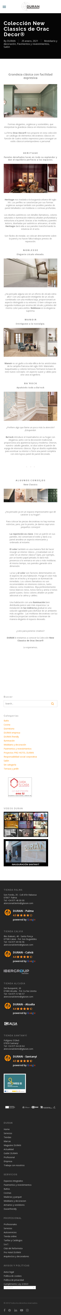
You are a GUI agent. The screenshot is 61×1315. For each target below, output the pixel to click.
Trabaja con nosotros (14, 1165)
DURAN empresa (12, 732)
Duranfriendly (10, 1208)
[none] (20, 1288)
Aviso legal (9, 1272)
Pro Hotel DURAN (12, 1252)
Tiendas (7, 1137)
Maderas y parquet (13, 1196)
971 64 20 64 (18, 1046)
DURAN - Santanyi (25, 1056)
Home (7, 1129)
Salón (7, 47)
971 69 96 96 (18, 941)
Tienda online (10, 1236)
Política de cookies (13, 1276)
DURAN (11, 41)
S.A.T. (6, 1244)
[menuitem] (20, 1287)
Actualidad (9, 1149)
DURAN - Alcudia (24, 1004)
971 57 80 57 (18, 993)
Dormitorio (9, 728)
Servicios (8, 1133)
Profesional (9, 1157)
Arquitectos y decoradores (16, 1256)
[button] (4, 6)
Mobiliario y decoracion (15, 1200)
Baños (7, 1188)
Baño (6, 720)
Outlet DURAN (11, 1153)
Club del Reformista (13, 1248)
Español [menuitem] (9, 1287)
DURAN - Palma (23, 910)
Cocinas (7, 1192)
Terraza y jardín (11, 768)
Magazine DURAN (12, 1145)
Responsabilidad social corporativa (20, 756)
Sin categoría (10, 764)
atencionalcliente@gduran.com (18, 903)
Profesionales (10, 1224)
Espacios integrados (13, 1180)
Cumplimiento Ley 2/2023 (16, 1284)
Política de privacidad (14, 1280)
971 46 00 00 (18, 900)
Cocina (7, 724)
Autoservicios (10, 1232)
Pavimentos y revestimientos (33, 44)
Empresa (8, 1161)
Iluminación (9, 740)
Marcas (7, 1141)
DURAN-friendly (11, 736)
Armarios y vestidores (14, 1204)
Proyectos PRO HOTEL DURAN (19, 752)
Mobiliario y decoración (15, 744)
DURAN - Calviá (23, 952)
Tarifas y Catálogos (13, 1240)
